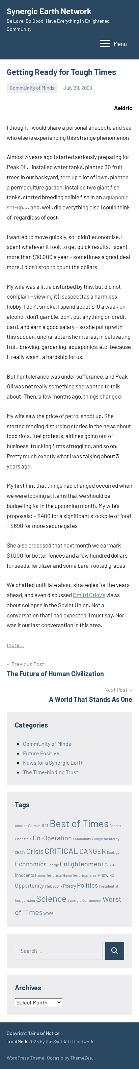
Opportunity (29, 885)
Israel (93, 875)
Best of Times (79, 823)
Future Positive (41, 753)
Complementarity (105, 839)
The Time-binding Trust (50, 772)
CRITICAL (61, 851)
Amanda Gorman (27, 825)
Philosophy (53, 886)
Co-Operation (52, 838)
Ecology (113, 852)
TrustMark (17, 1041)
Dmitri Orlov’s (89, 594)
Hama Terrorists (75, 875)
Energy (53, 865)
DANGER (92, 851)
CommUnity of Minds (32, 88)
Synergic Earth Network (49, 11)
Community (82, 839)
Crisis (35, 851)
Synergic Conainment (84, 900)
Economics (31, 864)
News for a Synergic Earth (53, 762)
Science (51, 898)
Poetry (69, 886)
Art (45, 825)
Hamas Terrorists (48, 875)
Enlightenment (82, 864)
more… (15, 644)
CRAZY (20, 852)
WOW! (48, 913)
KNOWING (106, 875)
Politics (87, 885)
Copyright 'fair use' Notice (33, 1033)
